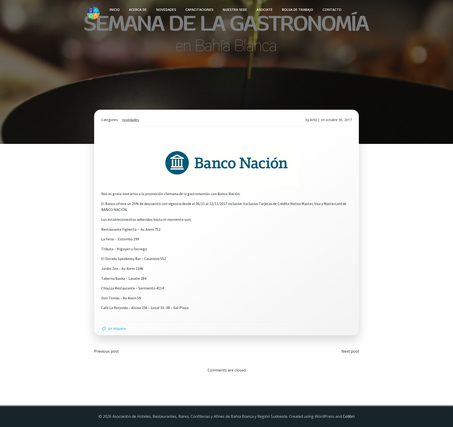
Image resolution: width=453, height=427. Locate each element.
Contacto (332, 9)
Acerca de (138, 9)
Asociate (264, 9)
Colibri (348, 416)
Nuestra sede (235, 9)
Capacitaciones (199, 9)
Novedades (166, 9)
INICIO (114, 9)
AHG (313, 119)
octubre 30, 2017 (339, 119)
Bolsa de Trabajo (297, 9)
